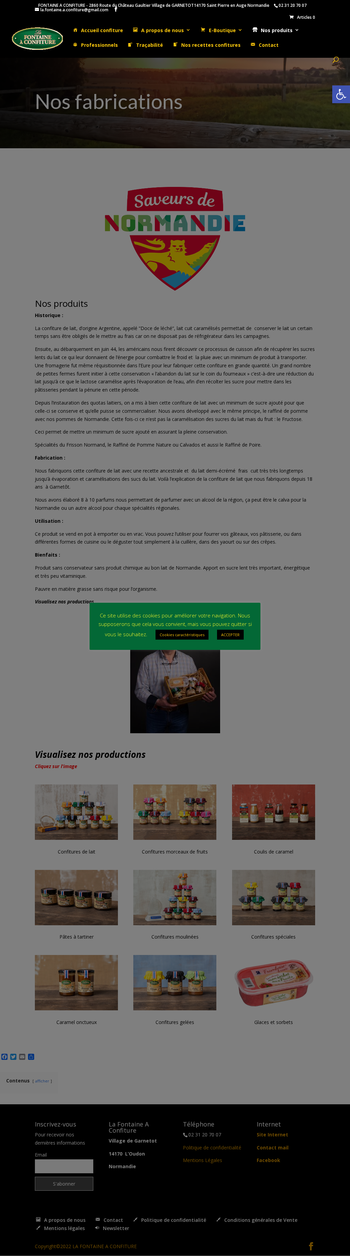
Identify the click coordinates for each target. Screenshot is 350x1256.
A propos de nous (162, 30)
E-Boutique (222, 30)
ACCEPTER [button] (230, 634)
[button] (341, 94)
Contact (269, 45)
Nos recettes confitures (211, 45)
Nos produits (277, 30)
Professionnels (99, 45)
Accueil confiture (102, 30)
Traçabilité (149, 45)
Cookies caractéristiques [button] (182, 634)
